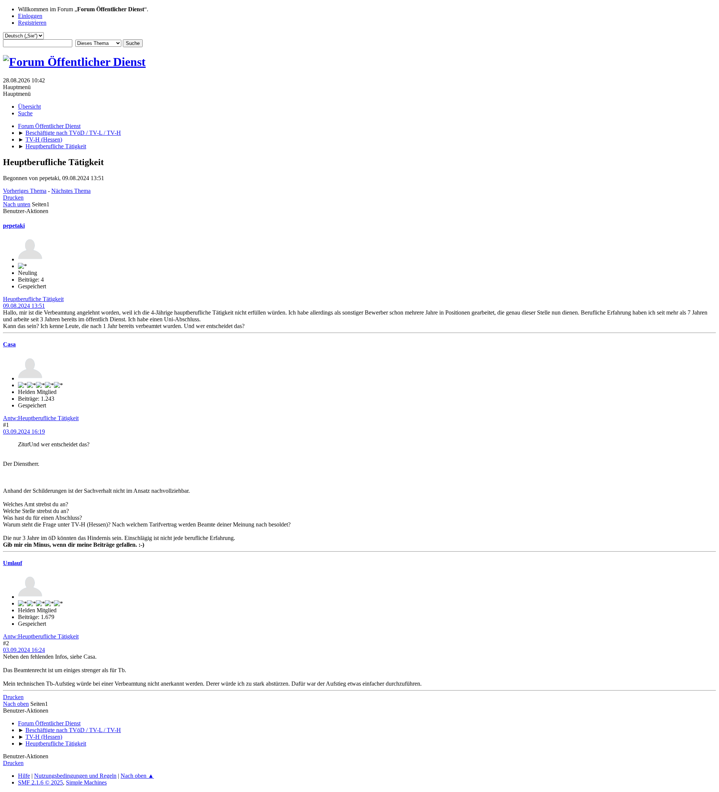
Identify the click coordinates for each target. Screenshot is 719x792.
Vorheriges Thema (24, 191)
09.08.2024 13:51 (24, 306)
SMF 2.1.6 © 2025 (40, 782)
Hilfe (24, 776)
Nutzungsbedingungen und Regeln (75, 776)
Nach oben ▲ (137, 776)
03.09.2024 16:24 (24, 650)
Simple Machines (86, 782)
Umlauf (12, 563)
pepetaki (14, 225)
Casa (9, 344)
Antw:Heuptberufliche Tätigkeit (41, 418)
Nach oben (16, 704)
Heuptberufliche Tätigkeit (33, 299)
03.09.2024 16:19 (24, 431)
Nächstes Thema (71, 191)
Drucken (13, 197)
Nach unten (16, 204)
